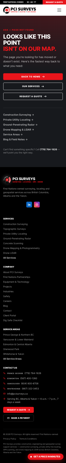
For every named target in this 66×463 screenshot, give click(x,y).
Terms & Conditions (28, 439)
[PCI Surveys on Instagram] (37, 204)
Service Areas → (13, 134)
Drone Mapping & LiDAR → (18, 129)
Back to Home (30, 76)
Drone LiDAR (9, 253)
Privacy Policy (9, 439)
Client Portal (9, 315)
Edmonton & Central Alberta (17, 344)
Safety (6, 296)
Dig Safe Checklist (12, 320)
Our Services (31, 86)
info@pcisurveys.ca (17, 393)
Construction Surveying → (18, 114)
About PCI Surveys (13, 272)
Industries (8, 291)
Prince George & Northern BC (18, 334)
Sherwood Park (11, 349)
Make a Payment (20, 418)
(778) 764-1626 (48, 149)
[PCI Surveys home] (19, 10)
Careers (7, 301)
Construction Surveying (15, 224)
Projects (7, 286)
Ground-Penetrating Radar (17, 238)
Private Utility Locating (15, 233)
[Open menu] (59, 10)
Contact (7, 310)
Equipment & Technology (16, 281)
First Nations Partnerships (16, 277)
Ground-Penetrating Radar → (20, 124)
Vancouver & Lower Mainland (18, 339)
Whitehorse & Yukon (13, 354)
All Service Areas (12, 358)
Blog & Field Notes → (15, 139)
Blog (5, 305)
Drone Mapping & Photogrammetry (21, 248)
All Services (9, 257)
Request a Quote (54, 2)
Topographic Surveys (14, 228)
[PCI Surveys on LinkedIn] (29, 204)
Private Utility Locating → (18, 119)
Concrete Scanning (13, 243)
